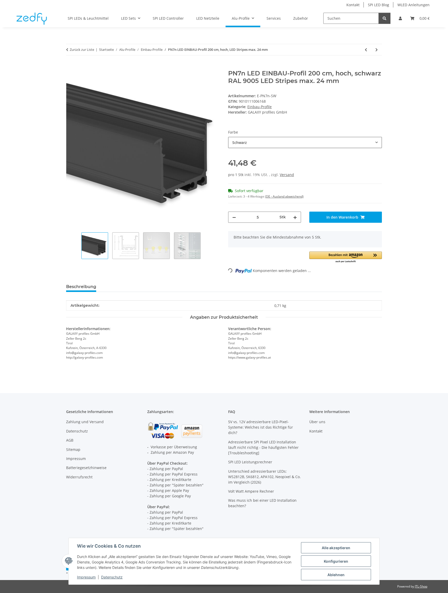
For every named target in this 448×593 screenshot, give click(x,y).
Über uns (317, 421)
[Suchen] (384, 18)
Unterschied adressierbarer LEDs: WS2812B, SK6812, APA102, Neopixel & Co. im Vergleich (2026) (264, 477)
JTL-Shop (421, 586)
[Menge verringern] (234, 217)
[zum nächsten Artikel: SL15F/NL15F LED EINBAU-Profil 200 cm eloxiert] (376, 49)
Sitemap (73, 449)
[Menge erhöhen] (295, 217)
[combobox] (305, 142)
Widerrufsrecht (79, 477)
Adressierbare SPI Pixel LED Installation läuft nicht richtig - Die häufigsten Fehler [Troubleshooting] (263, 447)
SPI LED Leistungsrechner (250, 461)
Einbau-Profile (259, 106)
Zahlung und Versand (85, 421)
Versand (287, 174)
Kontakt (353, 4)
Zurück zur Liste (82, 49)
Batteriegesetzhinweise (86, 467)
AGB (69, 440)
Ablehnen (336, 575)
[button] (400, 18)
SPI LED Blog (378, 4)
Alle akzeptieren (336, 548)
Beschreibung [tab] (81, 286)
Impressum (86, 577)
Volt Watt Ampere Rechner (251, 491)
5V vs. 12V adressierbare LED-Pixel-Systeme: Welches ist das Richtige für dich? (260, 427)
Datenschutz (112, 577)
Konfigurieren (336, 561)
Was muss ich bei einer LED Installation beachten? (262, 503)
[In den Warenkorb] (70, 67)
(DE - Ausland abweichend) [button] (284, 196)
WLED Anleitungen (413, 4)
